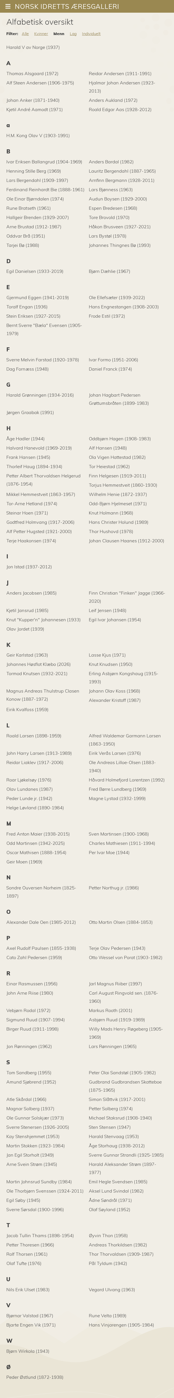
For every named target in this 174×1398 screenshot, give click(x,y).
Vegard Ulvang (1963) (112, 1289)
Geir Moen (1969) (24, 862)
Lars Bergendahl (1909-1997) (37, 180)
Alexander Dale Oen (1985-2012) (41, 922)
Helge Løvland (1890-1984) (35, 807)
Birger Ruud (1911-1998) (32, 1029)
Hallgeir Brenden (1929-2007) (37, 217)
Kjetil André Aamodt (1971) (34, 109)
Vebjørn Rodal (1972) (28, 1010)
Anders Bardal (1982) (111, 161)
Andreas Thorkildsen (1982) (118, 1245)
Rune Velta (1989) (107, 1315)
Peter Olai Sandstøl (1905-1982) (122, 1072)
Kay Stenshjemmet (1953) (33, 1136)
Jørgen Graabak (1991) (30, 412)
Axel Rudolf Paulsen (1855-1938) (41, 948)
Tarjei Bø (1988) (22, 245)
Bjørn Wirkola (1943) (27, 1351)
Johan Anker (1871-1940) (33, 100)
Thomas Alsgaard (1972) (32, 73)
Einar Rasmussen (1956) (32, 983)
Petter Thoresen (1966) (30, 1245)
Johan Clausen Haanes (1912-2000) (126, 540)
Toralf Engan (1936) (27, 307)
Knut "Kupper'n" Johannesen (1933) (43, 619)
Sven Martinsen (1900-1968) (119, 834)
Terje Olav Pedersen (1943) (117, 948)
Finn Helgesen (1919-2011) (117, 476)
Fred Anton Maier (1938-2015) (38, 834)
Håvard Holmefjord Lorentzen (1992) (127, 780)
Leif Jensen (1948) (107, 610)
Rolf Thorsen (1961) (27, 1254)
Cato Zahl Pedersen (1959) (34, 957)
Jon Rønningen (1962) (29, 1046)
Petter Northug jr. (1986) (114, 888)
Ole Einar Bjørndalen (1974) (35, 199)
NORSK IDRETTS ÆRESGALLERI (67, 6)
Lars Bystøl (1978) (107, 236)
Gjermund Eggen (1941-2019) (37, 297)
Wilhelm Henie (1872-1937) (118, 494)
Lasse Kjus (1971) (107, 655)
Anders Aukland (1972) (113, 100)
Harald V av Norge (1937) (33, 47)
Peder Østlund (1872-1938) (34, 1377)
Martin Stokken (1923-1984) (35, 1145)
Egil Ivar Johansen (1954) (115, 619)
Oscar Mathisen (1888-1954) (36, 852)
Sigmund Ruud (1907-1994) (35, 1019)
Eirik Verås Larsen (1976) (115, 753)
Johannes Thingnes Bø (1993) (120, 245)
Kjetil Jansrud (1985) (27, 610)
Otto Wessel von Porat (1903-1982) (125, 957)
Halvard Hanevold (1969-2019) (39, 448)
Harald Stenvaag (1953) (114, 1136)
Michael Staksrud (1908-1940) (120, 1118)
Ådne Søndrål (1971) (110, 1200)
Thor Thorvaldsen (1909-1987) (121, 1254)
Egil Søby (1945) (23, 1200)
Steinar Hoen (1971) (27, 513)
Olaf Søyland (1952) (109, 1209)
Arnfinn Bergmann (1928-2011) (122, 180)
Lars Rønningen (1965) (113, 1046)
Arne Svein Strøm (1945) (31, 1164)
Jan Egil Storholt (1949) (30, 1155)
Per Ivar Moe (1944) (109, 852)
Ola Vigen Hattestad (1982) (117, 457)
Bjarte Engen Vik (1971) (31, 1325)
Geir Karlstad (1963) (27, 655)
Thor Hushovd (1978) (111, 531)
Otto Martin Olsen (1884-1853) (121, 922)
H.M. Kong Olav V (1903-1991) (38, 135)
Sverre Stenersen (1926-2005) (37, 1127)
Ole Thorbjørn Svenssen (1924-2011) (45, 1191)
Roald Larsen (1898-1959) (33, 735)
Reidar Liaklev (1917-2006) (34, 762)
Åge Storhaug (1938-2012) (117, 1145)
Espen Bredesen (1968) (113, 208)
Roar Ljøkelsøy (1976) (28, 780)
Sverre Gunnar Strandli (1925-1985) (126, 1155)
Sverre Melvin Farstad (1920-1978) (42, 359)
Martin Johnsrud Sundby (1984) (39, 1181)
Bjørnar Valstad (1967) (29, 1315)
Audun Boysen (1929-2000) (118, 199)
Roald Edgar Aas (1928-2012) (120, 109)
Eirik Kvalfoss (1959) (27, 709)
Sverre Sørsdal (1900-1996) (35, 1209)
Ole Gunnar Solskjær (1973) (35, 1118)
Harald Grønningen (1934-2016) (40, 395)
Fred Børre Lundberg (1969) (117, 789)
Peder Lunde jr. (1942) (29, 798)
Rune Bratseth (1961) (28, 208)
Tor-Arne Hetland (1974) (31, 503)
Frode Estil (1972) (107, 316)
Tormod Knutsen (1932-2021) (37, 673)
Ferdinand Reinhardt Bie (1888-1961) (45, 189)
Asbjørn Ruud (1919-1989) (117, 1019)
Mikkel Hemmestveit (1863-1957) (40, 494)
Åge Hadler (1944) (25, 438)
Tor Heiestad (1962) (109, 466)
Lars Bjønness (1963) (111, 189)
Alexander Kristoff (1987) (115, 700)
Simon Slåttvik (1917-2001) (117, 1099)
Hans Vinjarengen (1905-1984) (121, 1325)
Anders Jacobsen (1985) (31, 593)
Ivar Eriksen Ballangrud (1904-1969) (44, 161)
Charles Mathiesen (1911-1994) (122, 843)
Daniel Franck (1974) (110, 369)
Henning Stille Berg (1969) (33, 171)
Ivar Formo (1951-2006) (113, 359)
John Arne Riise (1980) (29, 993)
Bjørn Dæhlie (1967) (109, 271)
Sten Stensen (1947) (110, 1127)
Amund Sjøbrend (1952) (31, 1082)
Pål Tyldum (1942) (108, 1263)
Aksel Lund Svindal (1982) (116, 1191)
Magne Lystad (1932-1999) (117, 798)
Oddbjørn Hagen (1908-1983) (120, 438)
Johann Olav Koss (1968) (114, 691)
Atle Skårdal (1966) (26, 1099)
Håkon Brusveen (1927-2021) (120, 226)
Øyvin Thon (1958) (108, 1235)
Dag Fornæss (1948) (27, 369)
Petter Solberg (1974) (111, 1108)
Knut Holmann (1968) (111, 513)
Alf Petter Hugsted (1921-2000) (39, 531)
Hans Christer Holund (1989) (118, 522)
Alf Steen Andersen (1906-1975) (40, 83)
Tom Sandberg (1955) (28, 1072)
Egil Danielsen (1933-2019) (34, 271)
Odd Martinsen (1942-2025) (35, 843)
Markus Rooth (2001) (110, 1010)
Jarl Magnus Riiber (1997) (115, 983)
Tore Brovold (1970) (109, 217)
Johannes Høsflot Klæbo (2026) (38, 664)
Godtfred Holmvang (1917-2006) (40, 522)
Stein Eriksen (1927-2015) (33, 316)
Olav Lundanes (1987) (29, 789)
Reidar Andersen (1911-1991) (120, 73)
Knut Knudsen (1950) (111, 664)
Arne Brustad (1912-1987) (33, 226)
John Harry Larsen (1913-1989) (39, 753)
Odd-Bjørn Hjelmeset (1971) (118, 503)
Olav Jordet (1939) (25, 629)
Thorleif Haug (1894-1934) (34, 466)
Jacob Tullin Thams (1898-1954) (40, 1235)
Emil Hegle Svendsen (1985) (118, 1181)
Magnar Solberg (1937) (30, 1108)
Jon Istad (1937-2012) (29, 566)
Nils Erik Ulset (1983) (28, 1289)
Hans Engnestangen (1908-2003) (124, 307)
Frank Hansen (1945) (28, 457)
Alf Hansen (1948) (108, 448)
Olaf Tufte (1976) (23, 1263)
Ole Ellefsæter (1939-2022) (117, 297)
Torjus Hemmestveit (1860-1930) (123, 485)
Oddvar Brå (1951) (25, 236)
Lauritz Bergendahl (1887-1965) (122, 171)
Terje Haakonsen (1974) (31, 540)
